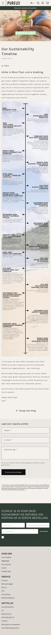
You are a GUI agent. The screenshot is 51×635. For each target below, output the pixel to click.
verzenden (44, 531)
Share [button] (6, 66)
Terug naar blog (27, 410)
